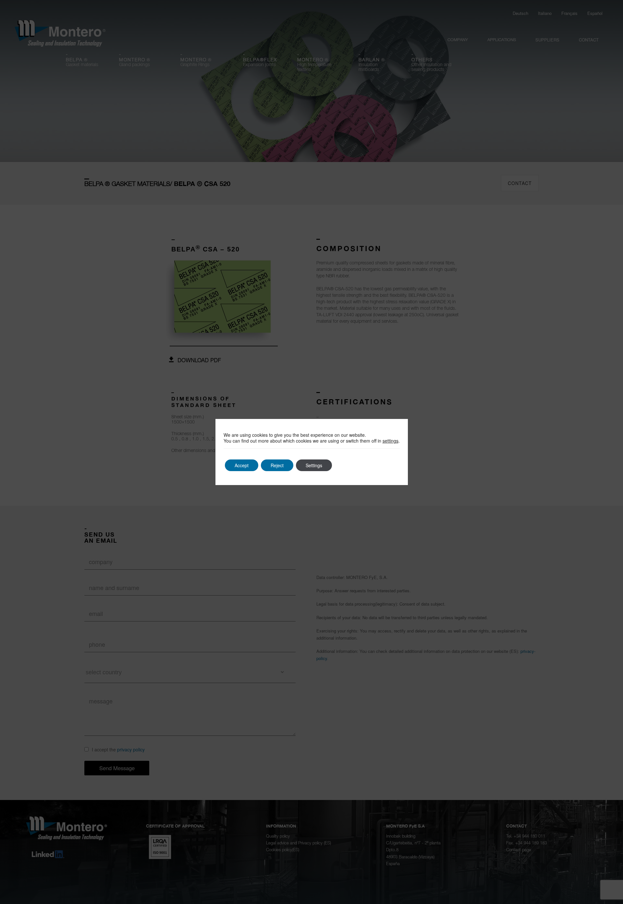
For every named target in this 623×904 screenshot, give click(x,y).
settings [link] (390, 440)
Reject (277, 465)
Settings (314, 465)
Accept (242, 465)
